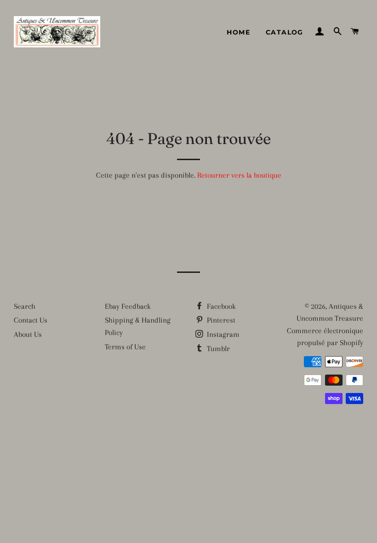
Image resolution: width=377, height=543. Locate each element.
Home (238, 32)
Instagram (222, 334)
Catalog (284, 32)
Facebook (220, 306)
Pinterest (220, 320)
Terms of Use (125, 346)
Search (24, 306)
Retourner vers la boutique (239, 175)
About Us (28, 334)
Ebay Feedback (128, 306)
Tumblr (217, 348)
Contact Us (30, 320)
